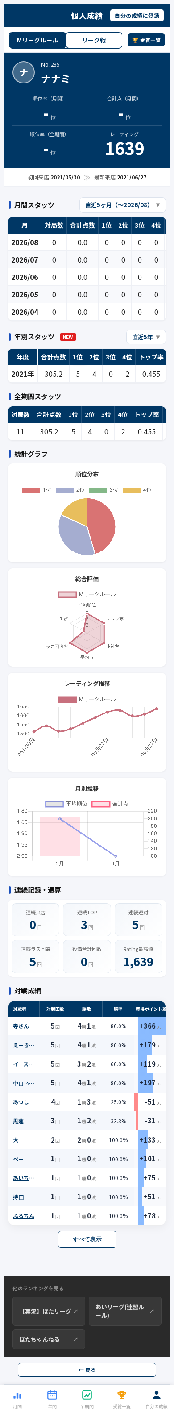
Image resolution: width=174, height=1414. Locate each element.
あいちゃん (25, 1177)
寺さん (21, 1026)
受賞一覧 (122, 1406)
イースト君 (25, 1064)
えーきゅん (25, 1045)
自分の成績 (156, 1406)
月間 (17, 1406)
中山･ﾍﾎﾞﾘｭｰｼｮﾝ (25, 1083)
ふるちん (23, 1215)
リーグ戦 (94, 40)
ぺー (18, 1159)
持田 (18, 1197)
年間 (52, 1406)
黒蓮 (18, 1121)
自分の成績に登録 (137, 15)
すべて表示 (87, 1239)
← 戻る (87, 1369)
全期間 (87, 1406)
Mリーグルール (37, 40)
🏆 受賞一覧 (146, 39)
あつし (21, 1101)
